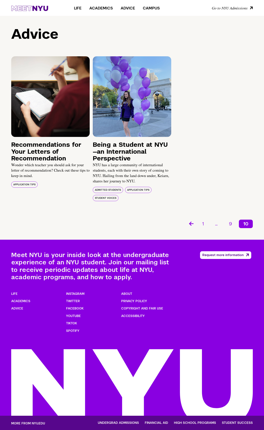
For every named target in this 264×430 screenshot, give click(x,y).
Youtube (73, 316)
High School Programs (195, 422)
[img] (50, 96)
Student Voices (105, 198)
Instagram (75, 294)
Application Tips (24, 184)
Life (78, 8)
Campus (151, 8)
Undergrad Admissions (118, 422)
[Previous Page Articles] (191, 223)
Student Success (237, 422)
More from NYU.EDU (28, 423)
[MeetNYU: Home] (29, 8)
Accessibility (133, 316)
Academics (101, 8)
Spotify (72, 331)
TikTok (71, 323)
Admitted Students (108, 189)
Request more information (223, 255)
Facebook (74, 308)
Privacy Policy (134, 301)
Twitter (73, 301)
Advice (128, 8)
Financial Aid (156, 422)
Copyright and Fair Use (142, 308)
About (126, 294)
